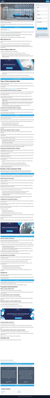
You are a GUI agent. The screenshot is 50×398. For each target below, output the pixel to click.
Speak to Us (17, 236)
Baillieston (11, 361)
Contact (48, 1)
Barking (14, 361)
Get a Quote (16, 14)
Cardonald (8, 361)
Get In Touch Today (17, 27)
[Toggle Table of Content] (8, 29)
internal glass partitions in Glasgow (12, 88)
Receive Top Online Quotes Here (17, 363)
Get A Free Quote (17, 385)
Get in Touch (17, 173)
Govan (5, 361)
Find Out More (17, 115)
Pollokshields (2, 361)
